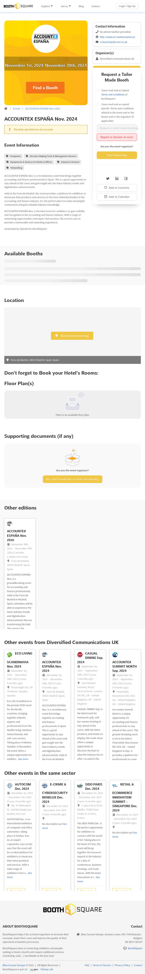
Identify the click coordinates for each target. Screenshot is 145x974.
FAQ (87, 965)
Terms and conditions (113, 94)
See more (23, 759)
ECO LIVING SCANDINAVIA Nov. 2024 (19, 660)
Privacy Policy (122, 965)
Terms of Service (102, 965)
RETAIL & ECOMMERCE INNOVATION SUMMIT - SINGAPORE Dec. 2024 (124, 797)
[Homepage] (19, 6)
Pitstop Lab (47, 969)
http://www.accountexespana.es (117, 37)
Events (16, 108)
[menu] (71, 6)
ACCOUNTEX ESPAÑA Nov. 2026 (17, 535)
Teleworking (16, 168)
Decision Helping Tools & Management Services (53, 156)
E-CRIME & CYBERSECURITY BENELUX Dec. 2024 (55, 793)
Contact (95, 6)
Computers (15, 156)
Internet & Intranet (70, 162)
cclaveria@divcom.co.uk (113, 42)
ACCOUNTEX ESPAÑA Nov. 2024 (42, 108)
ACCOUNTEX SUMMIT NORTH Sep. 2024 (124, 666)
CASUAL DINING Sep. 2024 (90, 658)
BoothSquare (135, 948)
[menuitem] (47, 6)
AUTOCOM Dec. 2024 (23, 786)
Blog (81, 6)
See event (17, 891)
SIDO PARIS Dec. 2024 (93, 786)
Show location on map (74, 335)
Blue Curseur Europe (14, 965)
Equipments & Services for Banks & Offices (31, 162)
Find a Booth (45, 87)
